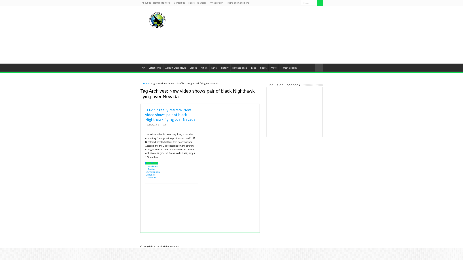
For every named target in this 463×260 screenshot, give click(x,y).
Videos (193, 67)
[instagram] (298, 3)
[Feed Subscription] (259, 102)
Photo (274, 67)
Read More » (151, 163)
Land (253, 67)
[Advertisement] (254, 34)
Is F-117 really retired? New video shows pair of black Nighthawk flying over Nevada (170, 115)
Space (263, 67)
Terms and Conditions (238, 3)
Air (143, 67)
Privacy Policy (216, 3)
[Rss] (281, 3)
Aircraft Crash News (175, 67)
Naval (214, 67)
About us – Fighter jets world (156, 3)
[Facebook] (284, 3)
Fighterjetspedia (289, 67)
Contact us (179, 3)
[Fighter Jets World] (157, 19)
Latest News (155, 67)
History (224, 67)
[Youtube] (295, 3)
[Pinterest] (291, 3)
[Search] (320, 3)
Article (204, 67)
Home (145, 83)
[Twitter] (288, 3)
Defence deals (239, 67)
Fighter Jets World (197, 3)
